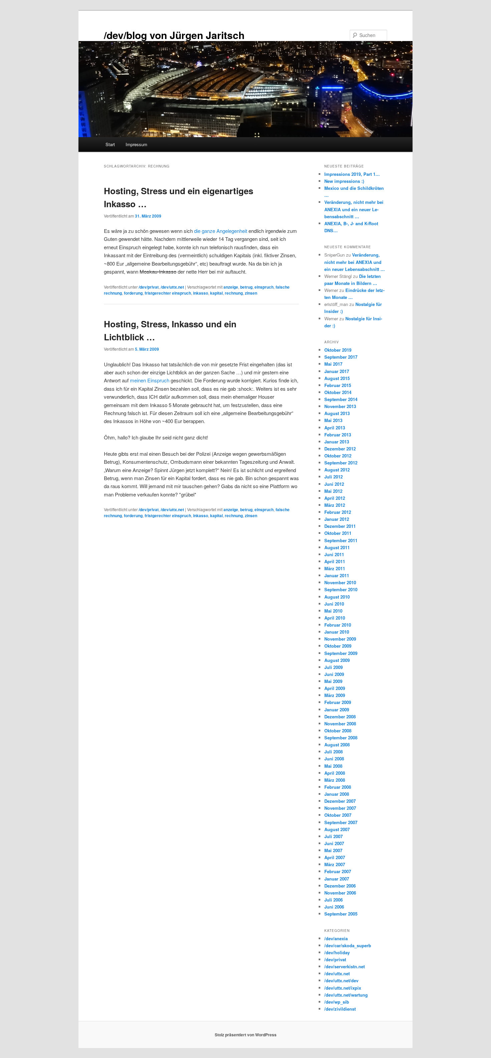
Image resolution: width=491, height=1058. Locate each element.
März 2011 (334, 568)
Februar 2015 (337, 385)
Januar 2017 (336, 371)
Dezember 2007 (340, 801)
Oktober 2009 (337, 646)
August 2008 (337, 744)
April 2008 (334, 773)
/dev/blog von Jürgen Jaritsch (174, 35)
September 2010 (340, 589)
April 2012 (334, 498)
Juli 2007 (333, 836)
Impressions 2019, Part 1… (352, 174)
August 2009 (337, 660)
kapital (216, 293)
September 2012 (340, 462)
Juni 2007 (334, 843)
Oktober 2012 (337, 455)
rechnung (234, 293)
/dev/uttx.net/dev (341, 980)
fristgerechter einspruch (168, 293)
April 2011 (334, 561)
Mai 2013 (333, 420)
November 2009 (340, 639)
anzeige (230, 287)
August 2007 (337, 829)
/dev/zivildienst (340, 1009)
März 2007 (334, 864)
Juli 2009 (333, 667)
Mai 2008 (333, 766)
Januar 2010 (336, 632)
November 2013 (340, 406)
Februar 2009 (337, 702)
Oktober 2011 (337, 533)
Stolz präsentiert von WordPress (246, 1035)
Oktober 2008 (337, 730)
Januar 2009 (336, 709)
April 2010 (334, 618)
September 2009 (340, 653)
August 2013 (337, 413)
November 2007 (340, 808)
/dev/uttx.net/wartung (346, 995)
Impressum (136, 144)
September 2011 (340, 540)
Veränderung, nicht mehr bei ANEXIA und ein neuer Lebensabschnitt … (353, 209)
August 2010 (337, 597)
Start (110, 144)
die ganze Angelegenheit (220, 230)
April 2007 (334, 857)
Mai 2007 (333, 850)
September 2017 (340, 357)
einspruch (264, 287)
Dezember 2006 (340, 886)
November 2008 (340, 723)
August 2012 (337, 469)
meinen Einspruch (149, 380)
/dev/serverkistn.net (344, 966)
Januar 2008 (336, 794)
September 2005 (340, 914)
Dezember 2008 (340, 716)
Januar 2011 (336, 575)
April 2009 (334, 688)
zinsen (251, 293)
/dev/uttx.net (172, 287)
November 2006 (340, 893)
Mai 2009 (333, 681)
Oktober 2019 (337, 350)
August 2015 (337, 378)
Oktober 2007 (337, 815)
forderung (133, 293)
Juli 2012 (333, 476)
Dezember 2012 (340, 448)
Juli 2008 (333, 751)
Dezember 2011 (340, 526)
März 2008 (334, 780)
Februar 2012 (337, 512)
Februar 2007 (337, 871)
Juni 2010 (334, 604)
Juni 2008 (334, 758)
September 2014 (340, 399)
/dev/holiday (337, 952)
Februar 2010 (337, 625)
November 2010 (340, 582)
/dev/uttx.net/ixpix (342, 988)
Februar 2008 (337, 787)
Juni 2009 (334, 674)
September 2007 (340, 822)
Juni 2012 (334, 484)
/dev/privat (149, 287)
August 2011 (337, 547)
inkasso (200, 293)
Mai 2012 (333, 491)
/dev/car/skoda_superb (347, 945)
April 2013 (334, 427)
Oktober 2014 (337, 392)
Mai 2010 (333, 611)
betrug (246, 287)
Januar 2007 (336, 878)
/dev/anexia (336, 938)
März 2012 (334, 505)
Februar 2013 (337, 434)
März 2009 (334, 695)
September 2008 (340, 737)
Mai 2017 (333, 364)
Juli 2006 (333, 900)
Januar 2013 (336, 441)
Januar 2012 (336, 519)
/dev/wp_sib (336, 1002)
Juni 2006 (334, 907)
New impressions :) (344, 181)
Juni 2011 (334, 554)
